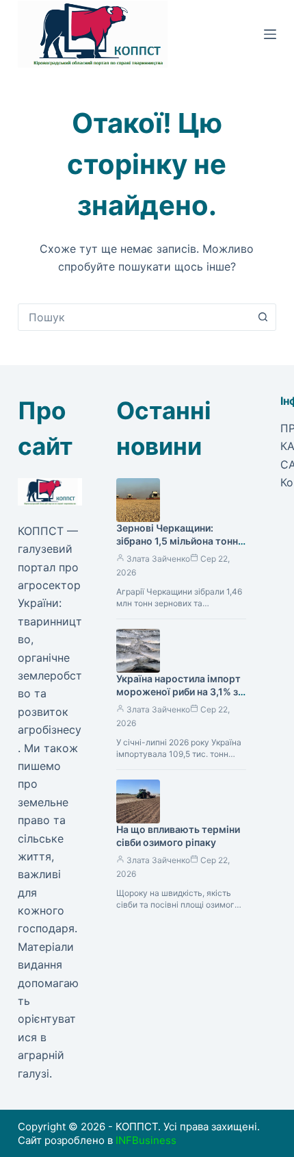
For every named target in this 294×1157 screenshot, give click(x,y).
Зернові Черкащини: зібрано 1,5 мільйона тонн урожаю (177, 541)
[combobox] (134, 317)
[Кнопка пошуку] (263, 317)
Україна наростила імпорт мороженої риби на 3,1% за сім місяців (179, 691)
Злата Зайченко (158, 558)
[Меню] (270, 34)
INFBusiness (146, 1140)
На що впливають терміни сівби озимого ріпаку (178, 835)
